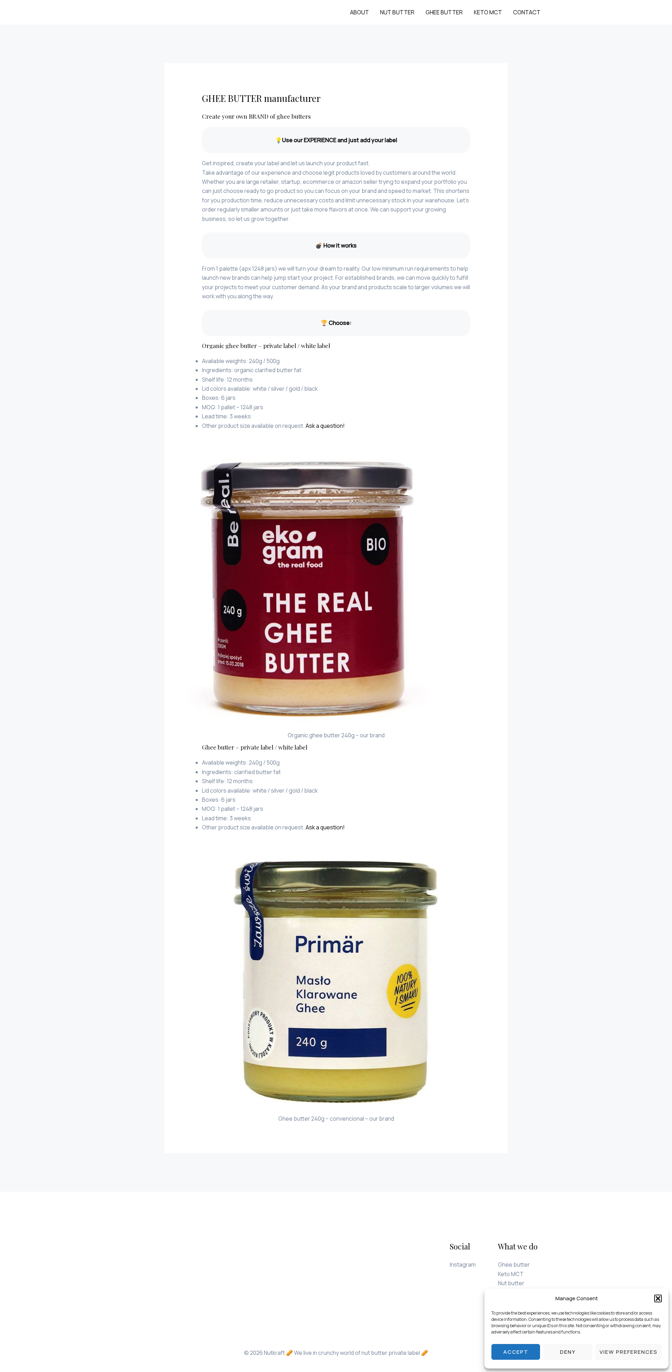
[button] (658, 1298)
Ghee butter (444, 12)
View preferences (629, 1352)
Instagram (463, 1264)
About (359, 12)
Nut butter (397, 12)
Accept (515, 1352)
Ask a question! (325, 426)
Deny (568, 1352)
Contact (526, 12)
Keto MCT (488, 12)
